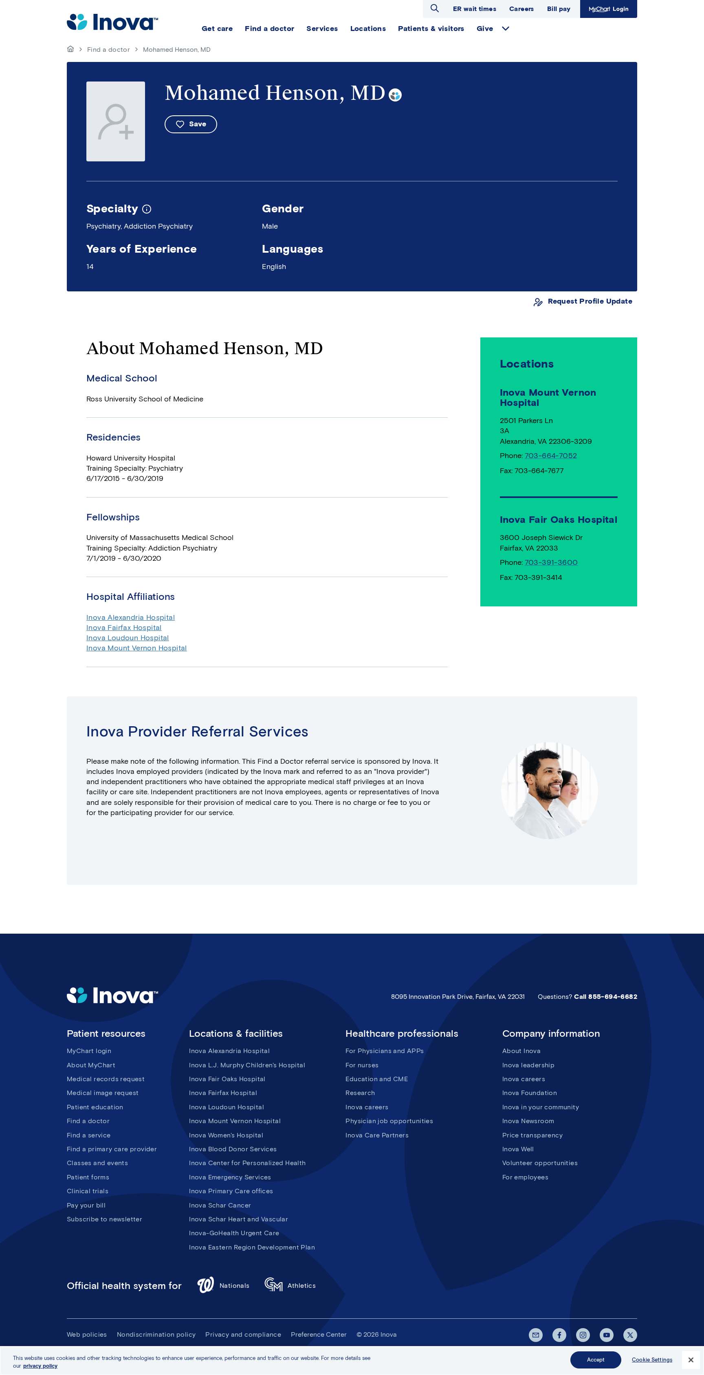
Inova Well (518, 1149)
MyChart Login (607, 9)
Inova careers (366, 1107)
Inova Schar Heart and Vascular (238, 1219)
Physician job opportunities (389, 1121)
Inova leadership (528, 1065)
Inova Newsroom (528, 1121)
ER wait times (474, 9)
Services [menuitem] (322, 28)
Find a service (89, 1135)
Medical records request (106, 1079)
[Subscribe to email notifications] (536, 1335)
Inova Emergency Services (230, 1177)
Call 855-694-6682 (605, 996)
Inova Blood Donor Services (233, 1149)
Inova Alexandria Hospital (130, 617)
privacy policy (40, 1366)
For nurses (361, 1065)
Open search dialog (435, 8)
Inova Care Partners (377, 1135)
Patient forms (88, 1177)
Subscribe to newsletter (104, 1219)
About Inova (521, 1051)
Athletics (302, 1285)
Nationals (235, 1285)
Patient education (95, 1107)
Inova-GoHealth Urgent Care (234, 1233)
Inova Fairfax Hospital (124, 627)
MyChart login (89, 1051)
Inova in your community (540, 1107)
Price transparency (532, 1135)
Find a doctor (108, 49)
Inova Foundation (529, 1093)
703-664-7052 (551, 455)
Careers (521, 9)
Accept (596, 1360)
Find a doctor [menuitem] (269, 28)
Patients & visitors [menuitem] (431, 28)
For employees (525, 1177)
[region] (352, 1360)
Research (360, 1093)
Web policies (87, 1334)
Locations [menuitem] (368, 28)
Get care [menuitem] (217, 28)
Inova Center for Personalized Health (247, 1163)
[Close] (691, 1360)
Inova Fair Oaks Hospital (227, 1079)
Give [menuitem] (485, 28)
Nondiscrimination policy (156, 1334)
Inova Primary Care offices (231, 1191)
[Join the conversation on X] (630, 1335)
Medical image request (103, 1093)
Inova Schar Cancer (220, 1205)
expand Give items (506, 28)
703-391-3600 (551, 562)
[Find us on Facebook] (559, 1335)
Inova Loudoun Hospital (127, 637)
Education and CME (376, 1079)
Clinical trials (87, 1191)
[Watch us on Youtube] (607, 1335)
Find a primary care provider (112, 1149)
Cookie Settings (652, 1360)
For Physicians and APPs (384, 1051)
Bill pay (558, 9)
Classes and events (97, 1163)
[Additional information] (147, 208)
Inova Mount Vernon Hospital (136, 647)
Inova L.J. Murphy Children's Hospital (247, 1065)
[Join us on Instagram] (583, 1335)
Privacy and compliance (243, 1334)
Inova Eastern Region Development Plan (252, 1247)
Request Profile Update (590, 301)
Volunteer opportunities (540, 1163)
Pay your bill (86, 1205)
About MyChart (91, 1065)
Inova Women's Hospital (226, 1135)
